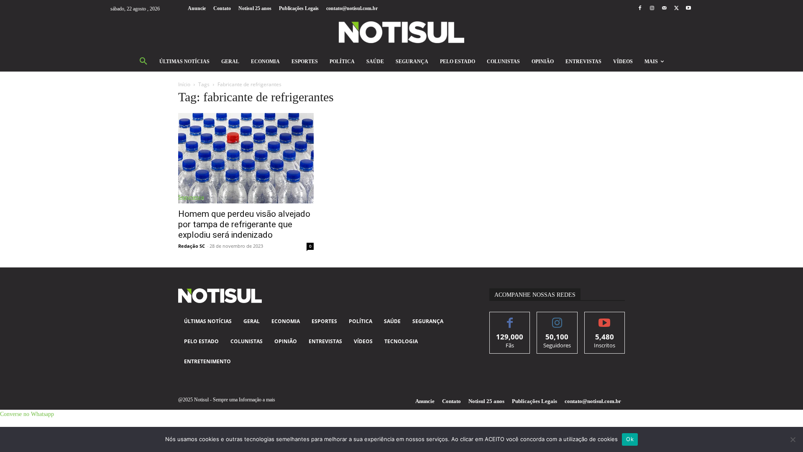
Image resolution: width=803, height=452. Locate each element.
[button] (143, 61)
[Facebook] (640, 9)
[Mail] (664, 9)
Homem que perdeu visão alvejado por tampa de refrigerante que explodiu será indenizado (244, 224)
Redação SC (191, 246)
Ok (630, 439)
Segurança (191, 196)
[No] (792, 439)
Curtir (510, 318)
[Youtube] (689, 9)
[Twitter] (676, 9)
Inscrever (604, 318)
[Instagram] (652, 9)
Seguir (557, 318)
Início (184, 84)
